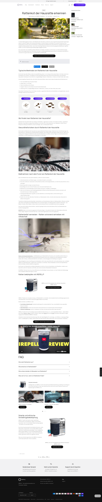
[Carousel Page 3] (44, 411)
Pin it (49, 457)
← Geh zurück (21, 453)
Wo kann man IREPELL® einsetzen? (46, 483)
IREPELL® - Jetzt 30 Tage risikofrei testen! (44, 321)
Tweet (40, 457)
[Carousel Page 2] (43, 411)
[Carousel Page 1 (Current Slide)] (42, 411)
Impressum (52, 499)
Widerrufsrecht (33, 499)
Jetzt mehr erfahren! (57, 446)
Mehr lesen (22, 407)
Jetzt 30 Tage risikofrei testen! (53, 287)
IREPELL (22, 499)
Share (45, 457)
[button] (72, 5)
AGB (45, 499)
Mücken (25, 313)
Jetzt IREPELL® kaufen (79, 4)
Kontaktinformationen (58, 499)
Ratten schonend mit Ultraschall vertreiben (44, 55)
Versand (48, 499)
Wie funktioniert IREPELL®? (45, 479)
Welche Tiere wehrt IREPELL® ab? (46, 481)
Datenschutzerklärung (40, 499)
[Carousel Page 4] (45, 411)
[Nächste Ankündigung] (63, 1)
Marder (45, 313)
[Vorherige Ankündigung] (38, 1)
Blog (63, 479)
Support (63, 481)
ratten (43, 10)
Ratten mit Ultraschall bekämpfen (26, 256)
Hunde (52, 313)
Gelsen (29, 313)
